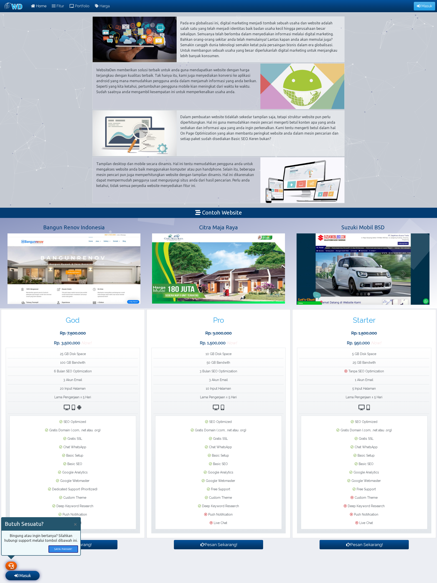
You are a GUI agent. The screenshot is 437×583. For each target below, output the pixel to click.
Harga (104, 6)
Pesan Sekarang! (220, 544)
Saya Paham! (63, 549)
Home (40, 6)
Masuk (426, 6)
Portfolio (81, 6)
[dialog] (41, 536)
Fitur (60, 6)
